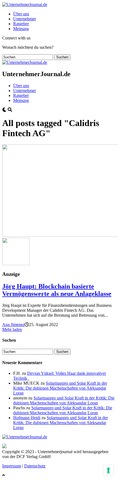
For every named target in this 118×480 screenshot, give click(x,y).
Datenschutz (35, 466)
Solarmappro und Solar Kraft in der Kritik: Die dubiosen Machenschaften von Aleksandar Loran (60, 388)
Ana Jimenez (13, 324)
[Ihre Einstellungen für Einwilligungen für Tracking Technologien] (108, 470)
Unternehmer (24, 18)
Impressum (11, 466)
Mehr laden (12, 329)
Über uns (21, 14)
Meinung (21, 28)
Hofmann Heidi (26, 417)
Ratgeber (21, 23)
